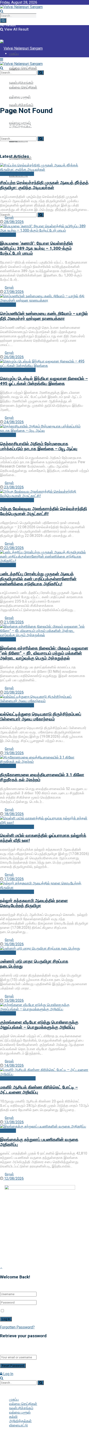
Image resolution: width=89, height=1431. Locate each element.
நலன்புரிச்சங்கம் (21, 105)
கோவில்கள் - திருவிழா (17, 174)
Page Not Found (26, 99)
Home (5, 99)
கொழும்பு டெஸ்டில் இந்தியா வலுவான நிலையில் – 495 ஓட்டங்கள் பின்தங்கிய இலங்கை (44, 381)
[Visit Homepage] (21, 7)
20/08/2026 (13, 692)
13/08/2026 (13, 1122)
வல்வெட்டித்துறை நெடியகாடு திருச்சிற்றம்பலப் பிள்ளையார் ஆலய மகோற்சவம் (40, 717)
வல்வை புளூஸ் (20, 1412)
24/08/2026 (13, 422)
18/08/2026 (13, 814)
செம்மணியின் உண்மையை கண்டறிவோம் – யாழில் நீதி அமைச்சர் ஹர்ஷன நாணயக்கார (44, 316)
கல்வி (13, 1416)
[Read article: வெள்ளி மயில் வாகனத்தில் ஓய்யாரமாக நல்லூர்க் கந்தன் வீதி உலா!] (44, 820)
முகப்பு (14, 69)
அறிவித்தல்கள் (20, 1421)
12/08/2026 (13, 1178)
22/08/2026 (13, 548)
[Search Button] (3, 20)
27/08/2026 (13, 292)
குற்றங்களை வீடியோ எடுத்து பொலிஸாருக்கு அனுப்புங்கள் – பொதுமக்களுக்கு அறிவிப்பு (39, 1025)
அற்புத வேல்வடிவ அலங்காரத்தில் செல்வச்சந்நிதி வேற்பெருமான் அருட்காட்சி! (43, 511)
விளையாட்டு (18, 1425)
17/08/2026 (13, 879)
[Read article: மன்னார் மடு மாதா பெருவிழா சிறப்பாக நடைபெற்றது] (44, 948)
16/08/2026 (13, 944)
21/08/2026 (13, 622)
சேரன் (9, 217)
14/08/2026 (13, 1065)
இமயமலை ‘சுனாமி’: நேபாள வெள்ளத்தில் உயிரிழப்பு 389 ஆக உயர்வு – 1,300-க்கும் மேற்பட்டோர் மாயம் (36, 248)
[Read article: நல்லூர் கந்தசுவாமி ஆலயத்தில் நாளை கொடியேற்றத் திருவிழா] (44, 885)
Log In (7, 1374)
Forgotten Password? (17, 1327)
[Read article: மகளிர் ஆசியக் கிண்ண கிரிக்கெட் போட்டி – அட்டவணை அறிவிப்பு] (44, 1072)
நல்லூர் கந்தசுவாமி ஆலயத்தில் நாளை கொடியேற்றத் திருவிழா (34, 903)
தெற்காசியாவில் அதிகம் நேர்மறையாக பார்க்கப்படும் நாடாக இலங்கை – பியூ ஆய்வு (38, 446)
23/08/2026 (13, 487)
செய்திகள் (8, 235)
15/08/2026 (13, 1000)
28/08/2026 (13, 222)
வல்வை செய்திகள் (23, 68)
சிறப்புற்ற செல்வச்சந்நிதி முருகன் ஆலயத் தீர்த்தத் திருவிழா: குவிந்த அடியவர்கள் (44, 185)
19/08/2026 (13, 753)
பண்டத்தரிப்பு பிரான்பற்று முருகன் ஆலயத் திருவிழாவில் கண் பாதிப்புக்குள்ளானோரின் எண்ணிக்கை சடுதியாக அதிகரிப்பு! (38, 578)
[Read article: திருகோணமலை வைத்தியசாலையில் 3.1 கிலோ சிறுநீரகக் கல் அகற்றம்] (44, 759)
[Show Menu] (1, 59)
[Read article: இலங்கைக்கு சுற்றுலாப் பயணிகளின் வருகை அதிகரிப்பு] (44, 1126)
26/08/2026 (13, 357)
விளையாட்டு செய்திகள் (18, 370)
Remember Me (17, 1311)
